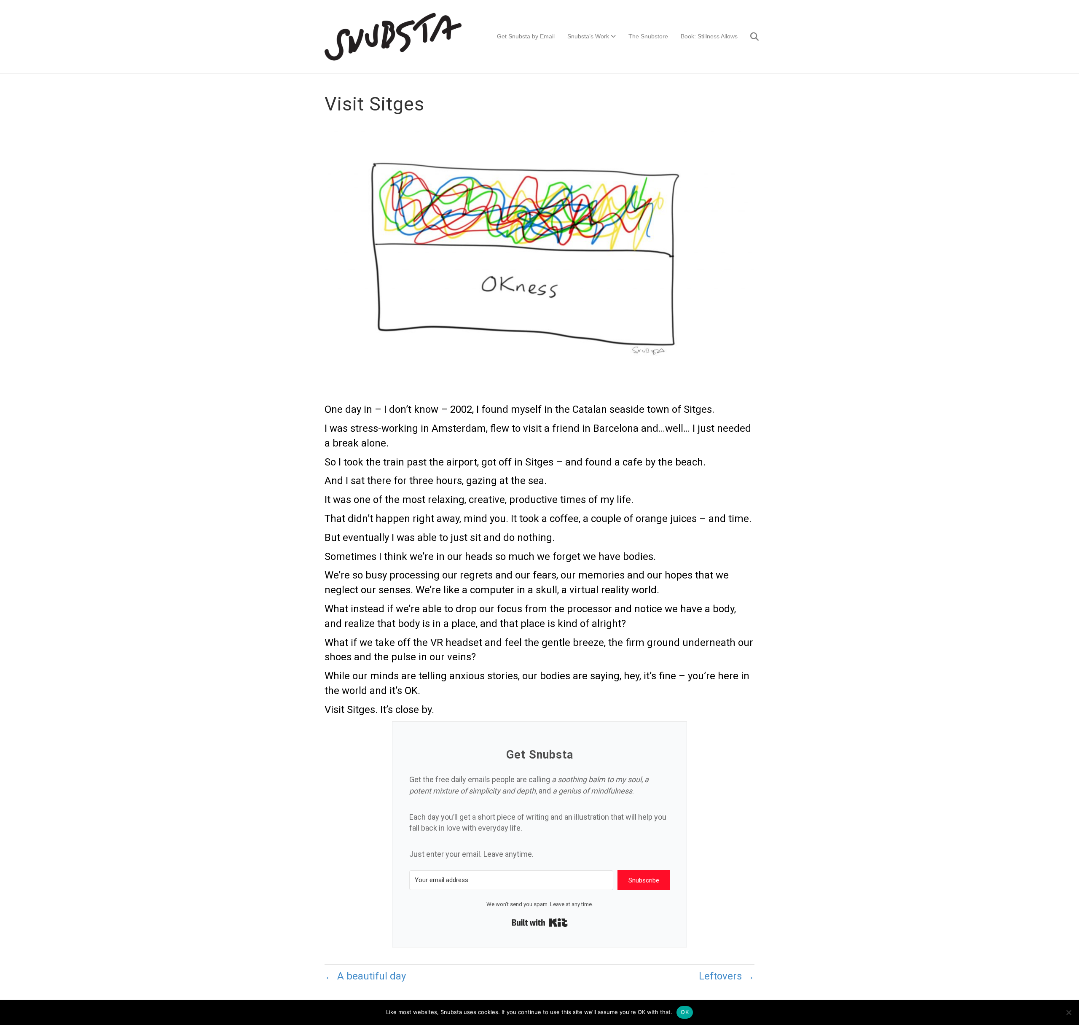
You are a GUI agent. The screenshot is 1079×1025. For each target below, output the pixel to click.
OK (685, 1012)
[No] (1068, 1012)
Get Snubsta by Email (526, 36)
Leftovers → (726, 976)
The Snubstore (648, 36)
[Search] (749, 36)
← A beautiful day (365, 976)
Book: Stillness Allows (709, 36)
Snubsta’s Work (588, 36)
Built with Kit (540, 922)
